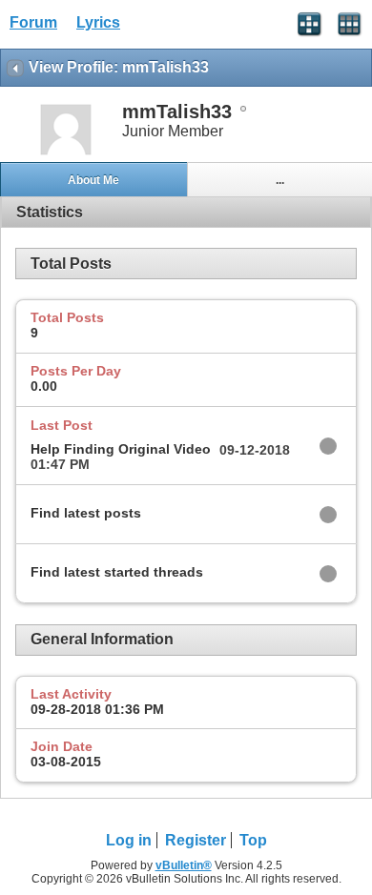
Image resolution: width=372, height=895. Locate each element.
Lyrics (98, 22)
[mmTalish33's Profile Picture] (65, 153)
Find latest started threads (117, 572)
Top (253, 840)
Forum (33, 22)
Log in (129, 840)
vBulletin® (183, 865)
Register (195, 840)
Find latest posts (86, 512)
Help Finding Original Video (121, 449)
